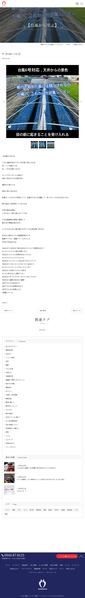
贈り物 (32, 510)
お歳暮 (63, 510)
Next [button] (81, 101)
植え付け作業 (10, 384)
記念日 (56, 510)
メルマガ (9, 410)
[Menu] (81, 3)
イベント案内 (10, 357)
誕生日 (50, 510)
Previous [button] (4, 101)
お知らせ (9, 372)
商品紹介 (9, 387)
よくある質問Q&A (11, 421)
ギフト (25, 510)
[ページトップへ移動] (81, 556)
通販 (45, 510)
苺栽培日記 (9, 350)
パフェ (76, 510)
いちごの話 (9, 369)
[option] (42, 101)
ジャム (8, 436)
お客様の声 (9, 376)
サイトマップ (51, 572)
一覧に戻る (42, 310)
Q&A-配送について (12, 425)
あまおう (4, 303)
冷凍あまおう (10, 443)
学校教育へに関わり (12, 428)
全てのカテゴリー (11, 346)
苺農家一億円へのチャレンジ (15, 380)
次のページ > (77, 310)
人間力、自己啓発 (11, 395)
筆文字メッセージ (11, 406)
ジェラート (9, 439)
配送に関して (10, 402)
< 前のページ (8, 310)
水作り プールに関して (13, 417)
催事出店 (9, 398)
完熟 (7, 432)
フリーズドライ (11, 447)
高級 (6, 514)
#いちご (42, 330)
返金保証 (69, 510)
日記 (7, 361)
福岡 (7, 365)
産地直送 (38, 510)
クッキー (7, 510)
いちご (19, 510)
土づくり (9, 391)
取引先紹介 (9, 413)
